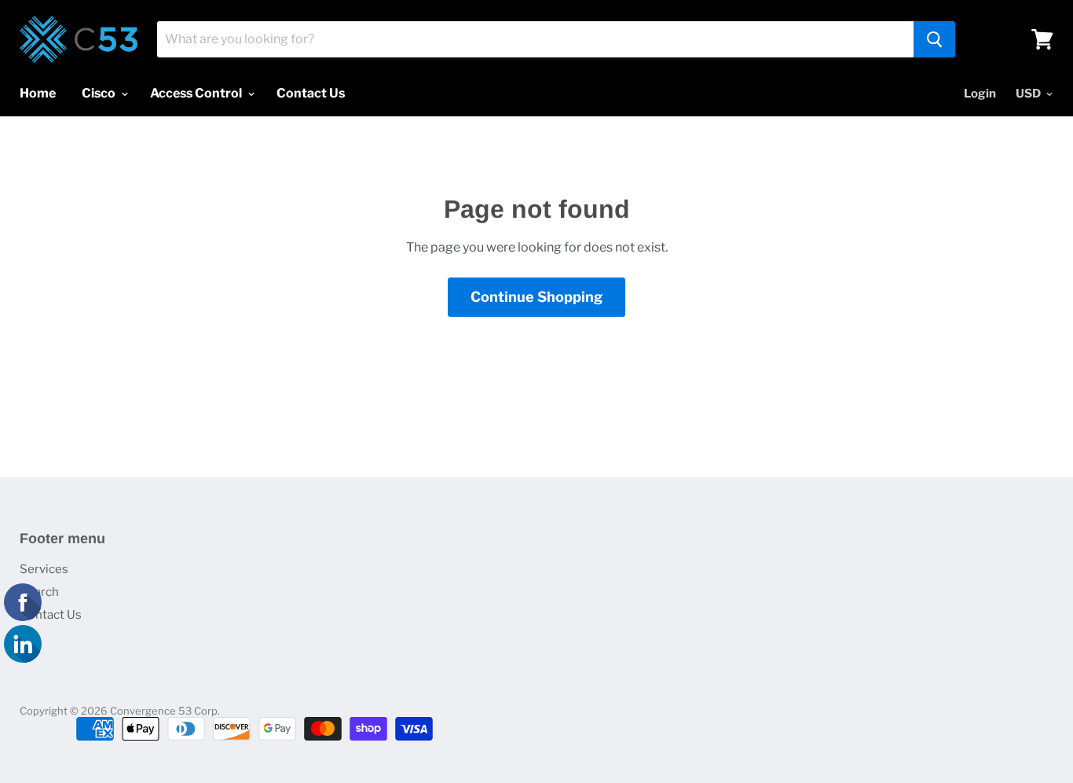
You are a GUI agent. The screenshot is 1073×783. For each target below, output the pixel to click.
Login (980, 93)
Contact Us (310, 93)
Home (38, 93)
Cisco (100, 93)
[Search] (934, 39)
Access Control (197, 93)
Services (44, 569)
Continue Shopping (536, 297)
